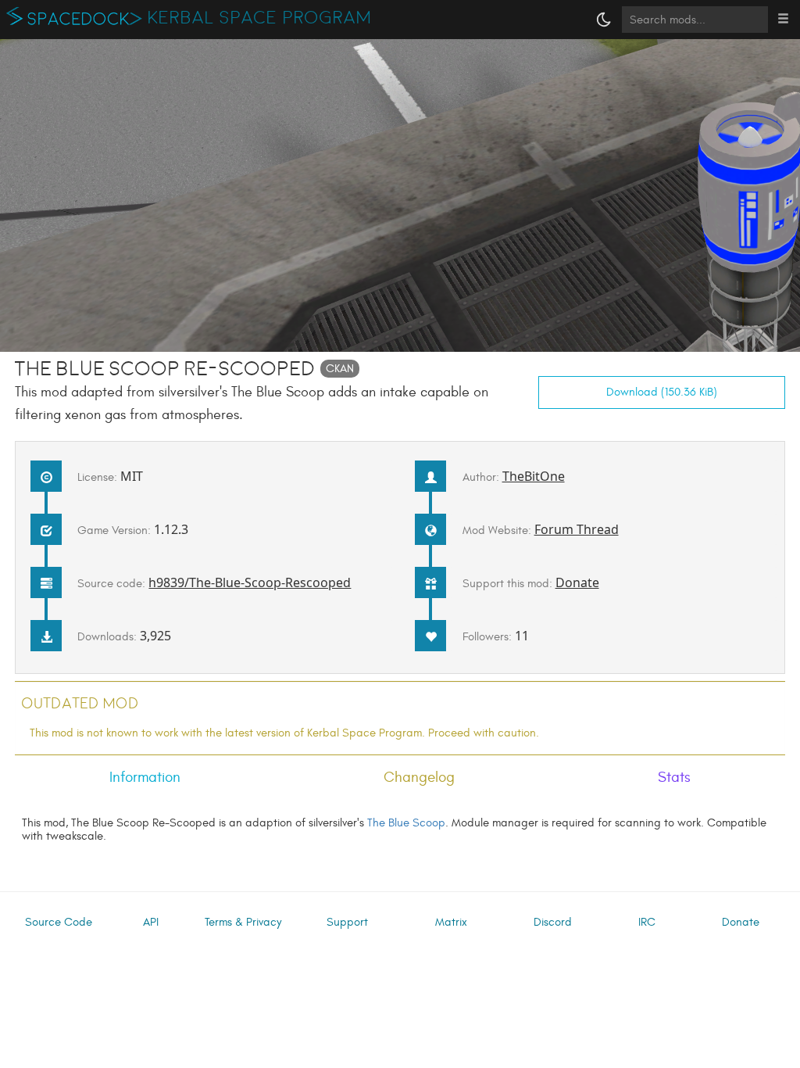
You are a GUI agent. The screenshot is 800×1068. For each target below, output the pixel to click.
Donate (577, 582)
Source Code (58, 922)
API (151, 922)
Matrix (451, 922)
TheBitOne (533, 476)
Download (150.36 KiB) (661, 392)
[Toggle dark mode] (603, 19)
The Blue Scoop (406, 823)
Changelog (419, 777)
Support (347, 922)
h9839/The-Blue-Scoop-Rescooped (249, 582)
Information (144, 777)
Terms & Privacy (243, 922)
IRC (646, 922)
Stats (674, 777)
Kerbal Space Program (260, 18)
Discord (553, 922)
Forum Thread (576, 529)
